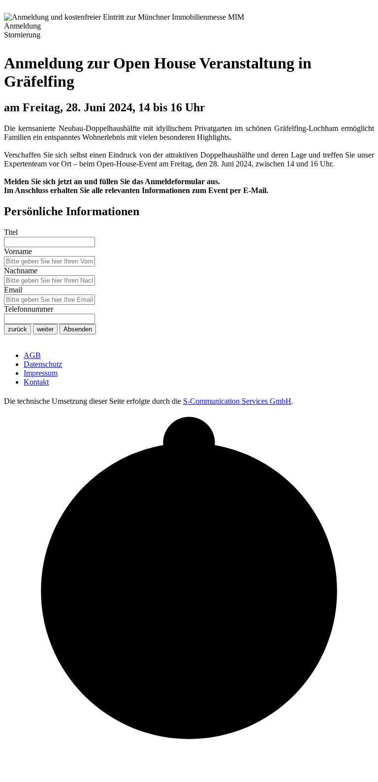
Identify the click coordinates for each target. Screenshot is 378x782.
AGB (32, 355)
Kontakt (36, 382)
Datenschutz (43, 364)
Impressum (41, 373)
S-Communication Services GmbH (237, 401)
